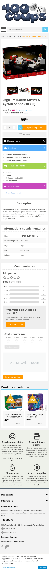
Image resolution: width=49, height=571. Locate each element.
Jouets (11, 36)
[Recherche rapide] (45, 29)
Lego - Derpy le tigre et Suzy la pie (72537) (35, 416)
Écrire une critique (25, 110)
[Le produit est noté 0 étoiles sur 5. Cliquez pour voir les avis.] (7, 110)
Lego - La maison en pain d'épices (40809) (13, 415)
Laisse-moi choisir (8, 567)
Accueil (4, 36)
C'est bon (42, 567)
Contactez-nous (10, 532)
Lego (17, 36)
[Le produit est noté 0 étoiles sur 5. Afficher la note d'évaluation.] (18, 423)
